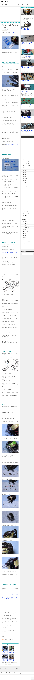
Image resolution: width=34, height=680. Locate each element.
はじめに (2, 4)
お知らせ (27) (25, 172)
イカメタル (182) (25, 223)
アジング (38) (25, 221)
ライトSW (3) (25, 245)
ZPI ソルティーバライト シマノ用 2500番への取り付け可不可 (5, 668)
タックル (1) (25, 215)
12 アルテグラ (9, 137)
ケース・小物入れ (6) (26, 186)
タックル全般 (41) (25, 159)
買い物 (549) (25, 178)
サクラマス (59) (25, 233)
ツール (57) (24, 190)
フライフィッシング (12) (25, 211)
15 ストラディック (7, 662)
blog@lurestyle (5, 1)
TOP (4, 672)
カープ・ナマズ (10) (26, 229)
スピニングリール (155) (26, 188)
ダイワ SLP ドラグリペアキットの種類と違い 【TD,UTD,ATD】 (15, 668)
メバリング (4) (25, 243)
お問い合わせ (28, 4)
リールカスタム (4, 30)
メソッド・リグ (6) (26, 161)
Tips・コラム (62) (24, 157)
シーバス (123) (25, 235)
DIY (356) (23, 138)
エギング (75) (25, 225)
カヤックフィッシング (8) (26, 231)
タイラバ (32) (25, 239)
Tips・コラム (17, 4)
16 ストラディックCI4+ (14, 662)
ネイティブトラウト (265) (27, 241)
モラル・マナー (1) (26, 163)
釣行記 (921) (24, 219)
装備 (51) (24, 209)
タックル (11, 4)
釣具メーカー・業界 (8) (26, 165)
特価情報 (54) (25, 176)
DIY (22, 4)
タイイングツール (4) (26, 213)
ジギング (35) (25, 237)
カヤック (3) (25, 184)
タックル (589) (24, 182)
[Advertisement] (10, 13)
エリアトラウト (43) (26, 227)
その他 (23, 167)
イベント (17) (25, 170)
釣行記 (6, 4)
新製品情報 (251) (25, 174)
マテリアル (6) (25, 217)
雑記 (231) (24, 180)
